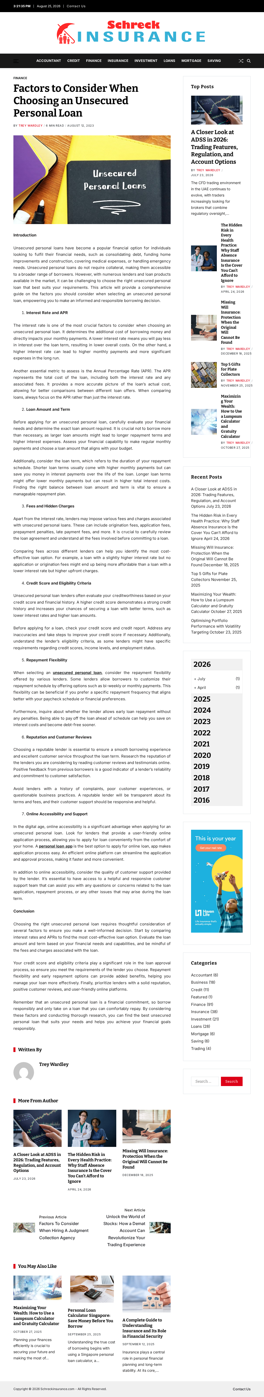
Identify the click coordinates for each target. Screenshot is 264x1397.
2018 (202, 778)
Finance (94, 61)
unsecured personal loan (77, 672)
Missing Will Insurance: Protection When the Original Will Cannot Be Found (231, 322)
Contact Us (76, 6)
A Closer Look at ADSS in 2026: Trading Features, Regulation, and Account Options (214, 147)
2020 (202, 755)
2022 (202, 733)
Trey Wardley (31, 125)
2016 (202, 800)
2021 (202, 744)
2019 (202, 766)
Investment (146, 61)
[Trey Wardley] (23, 1072)
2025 (202, 699)
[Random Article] (241, 61)
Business (199, 982)
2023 (202, 721)
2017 (201, 789)
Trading (198, 1048)
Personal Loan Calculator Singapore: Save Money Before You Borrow (90, 1318)
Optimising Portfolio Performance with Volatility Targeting (216, 626)
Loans (169, 61)
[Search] (249, 61)
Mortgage (191, 61)
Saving (214, 61)
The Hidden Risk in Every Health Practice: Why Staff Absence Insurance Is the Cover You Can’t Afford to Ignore (90, 1168)
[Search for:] (204, 1082)
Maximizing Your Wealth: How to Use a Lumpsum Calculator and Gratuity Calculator (231, 416)
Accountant (48, 61)
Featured (199, 997)
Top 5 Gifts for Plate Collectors (230, 369)
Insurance (118, 61)
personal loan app (55, 846)
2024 (202, 710)
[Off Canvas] (16, 61)
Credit (73, 61)
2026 (202, 664)
